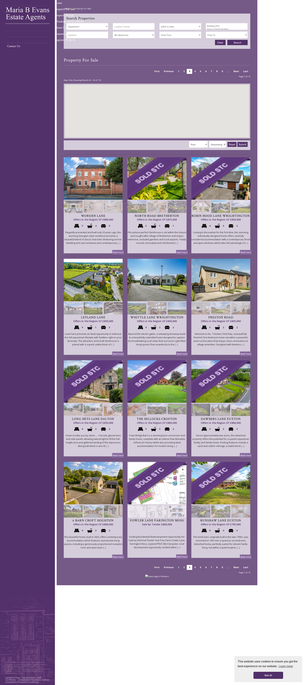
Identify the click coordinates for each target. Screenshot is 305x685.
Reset (232, 144)
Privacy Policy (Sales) (14, 673)
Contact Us (13, 46)
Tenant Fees (28, 677)
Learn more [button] (286, 666)
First (157, 71)
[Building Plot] (227, 25)
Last (245, 71)
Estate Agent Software (36, 664)
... (228, 71)
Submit (242, 144)
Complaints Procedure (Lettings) (22, 682)
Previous (169, 71)
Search (237, 42)
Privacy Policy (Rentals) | (33, 671)
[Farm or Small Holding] (227, 29)
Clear (220, 42)
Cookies (17, 671)
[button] (163, 99)
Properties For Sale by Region (18, 669)
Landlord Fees (12, 677)
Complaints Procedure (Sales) (33, 679)
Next (236, 71)
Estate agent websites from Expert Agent (23, 666)
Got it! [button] (268, 675)
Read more (118, 252)
